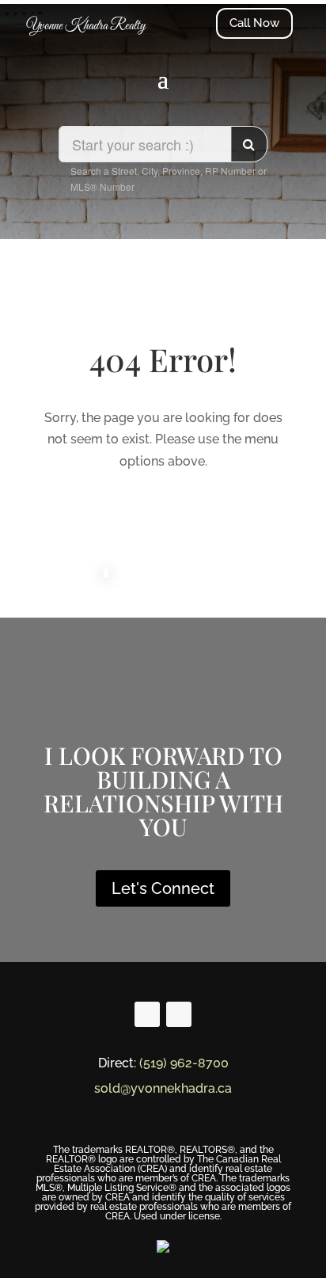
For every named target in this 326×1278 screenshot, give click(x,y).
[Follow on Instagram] (178, 1014)
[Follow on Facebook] (147, 1014)
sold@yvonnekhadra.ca (163, 1088)
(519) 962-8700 (184, 1063)
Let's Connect (163, 888)
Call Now (254, 23)
